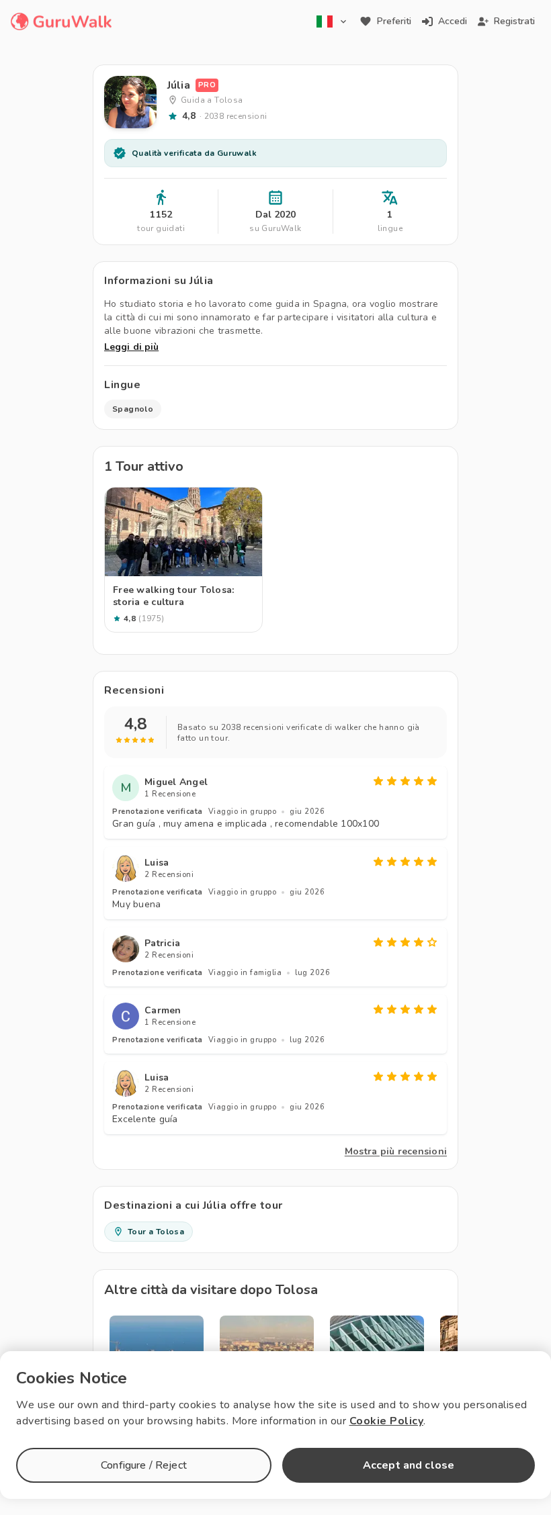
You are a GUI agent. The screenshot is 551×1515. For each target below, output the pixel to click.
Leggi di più (131, 346)
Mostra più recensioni (396, 1151)
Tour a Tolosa (156, 1231)
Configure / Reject (144, 1465)
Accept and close (408, 1465)
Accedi (452, 21)
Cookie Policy (386, 1421)
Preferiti (394, 21)
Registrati (514, 21)
